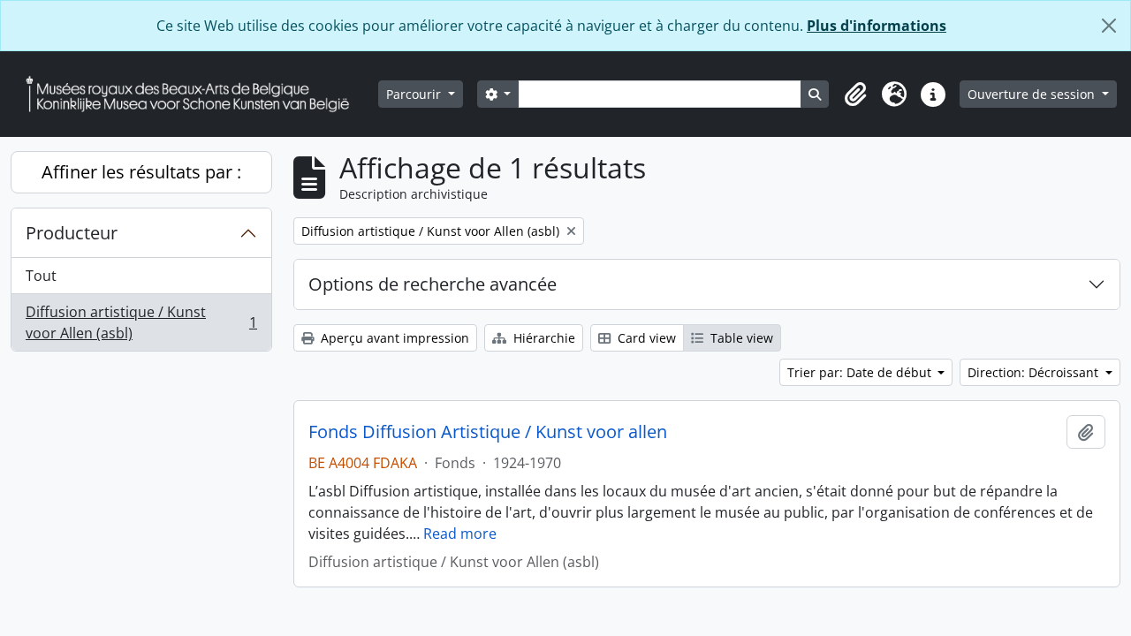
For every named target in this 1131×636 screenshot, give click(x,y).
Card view (645, 337)
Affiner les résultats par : (141, 172)
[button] (855, 94)
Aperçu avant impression (393, 337)
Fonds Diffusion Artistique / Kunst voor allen (487, 432)
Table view (740, 337)
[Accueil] (194, 94)
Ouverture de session (1033, 94)
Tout (41, 275)
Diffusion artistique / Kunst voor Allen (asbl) (141, 322)
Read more (460, 533)
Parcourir (415, 94)
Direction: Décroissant (1035, 372)
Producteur (72, 233)
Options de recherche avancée (432, 284)
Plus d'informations (876, 25)
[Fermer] (1109, 25)
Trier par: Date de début (861, 372)
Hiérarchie (542, 337)
